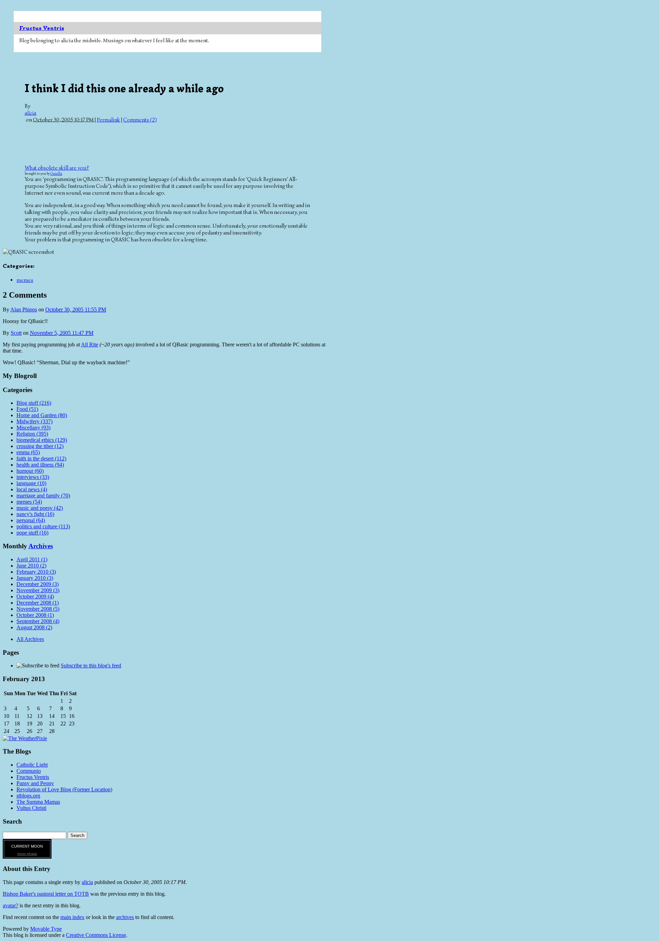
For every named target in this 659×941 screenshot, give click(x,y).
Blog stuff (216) (33, 403)
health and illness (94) (40, 465)
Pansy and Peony (35, 783)
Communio (28, 771)
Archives (40, 546)
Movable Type (46, 929)
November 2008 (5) (37, 609)
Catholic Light (32, 765)
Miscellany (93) (33, 428)
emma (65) (28, 452)
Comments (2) (140, 119)
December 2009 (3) (37, 584)
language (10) (31, 483)
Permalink (108, 119)
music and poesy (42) (39, 508)
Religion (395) (32, 434)
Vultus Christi (31, 808)
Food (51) (27, 409)
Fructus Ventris (41, 28)
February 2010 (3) (36, 572)
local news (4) (31, 489)
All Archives (30, 639)
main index (72, 917)
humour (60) (30, 471)
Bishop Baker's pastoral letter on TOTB (46, 894)
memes (24, 280)
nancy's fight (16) (35, 514)
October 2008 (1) (35, 615)
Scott (16, 333)
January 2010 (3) (34, 578)
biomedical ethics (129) (41, 440)
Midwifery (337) (34, 421)
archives (125, 917)
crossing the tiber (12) (39, 446)
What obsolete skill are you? (57, 167)
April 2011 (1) (31, 559)
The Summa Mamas (38, 802)
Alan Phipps (23, 309)
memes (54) (29, 502)
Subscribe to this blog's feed (91, 665)
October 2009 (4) (35, 596)
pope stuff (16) (32, 533)
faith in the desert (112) (41, 458)
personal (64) (30, 520)
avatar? (10, 905)
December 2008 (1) (37, 603)
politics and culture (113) (43, 526)
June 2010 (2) (31, 566)
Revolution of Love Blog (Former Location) (64, 789)
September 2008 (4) (37, 621)
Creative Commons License (96, 935)
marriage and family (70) (43, 495)
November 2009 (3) (37, 590)
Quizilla (56, 173)
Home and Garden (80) (41, 415)
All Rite (89, 344)
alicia (30, 113)
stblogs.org (28, 796)
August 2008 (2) (34, 627)
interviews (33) (32, 477)
